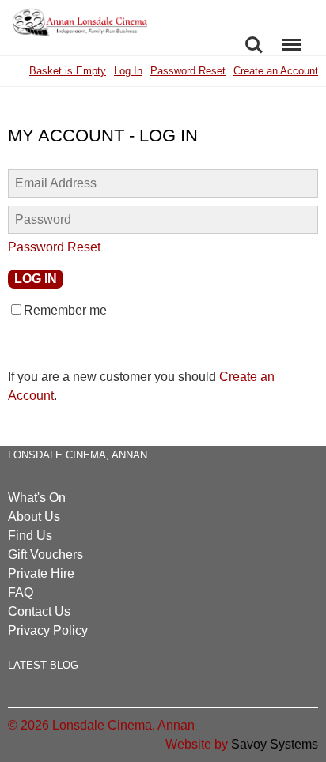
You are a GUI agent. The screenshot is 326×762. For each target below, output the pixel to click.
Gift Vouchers (45, 554)
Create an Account (275, 71)
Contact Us (39, 611)
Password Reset (188, 71)
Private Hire (41, 573)
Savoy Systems (274, 744)
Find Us (30, 535)
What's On (37, 497)
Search (254, 36)
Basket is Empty (67, 71)
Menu (292, 36)
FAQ (20, 592)
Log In (128, 71)
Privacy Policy (48, 630)
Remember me (65, 310)
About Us (34, 516)
